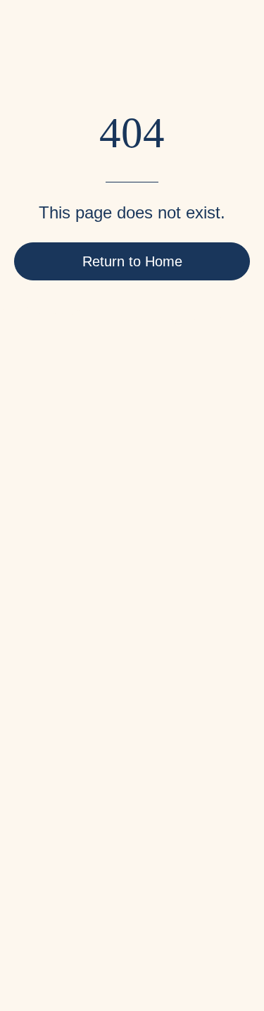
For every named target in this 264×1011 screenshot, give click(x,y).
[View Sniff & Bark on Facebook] (28, 886)
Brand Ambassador (62, 663)
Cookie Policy (49, 802)
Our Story (37, 593)
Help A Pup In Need (63, 639)
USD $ (27, 855)
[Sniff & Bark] (60, 49)
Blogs (28, 616)
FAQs (28, 686)
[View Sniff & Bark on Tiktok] (186, 886)
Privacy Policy (49, 779)
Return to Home (132, 261)
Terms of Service (55, 756)
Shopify (159, 928)
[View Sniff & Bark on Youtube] (146, 886)
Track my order (51, 709)
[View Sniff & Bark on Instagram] (107, 886)
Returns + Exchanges (68, 732)
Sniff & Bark (69, 928)
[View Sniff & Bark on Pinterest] (68, 886)
